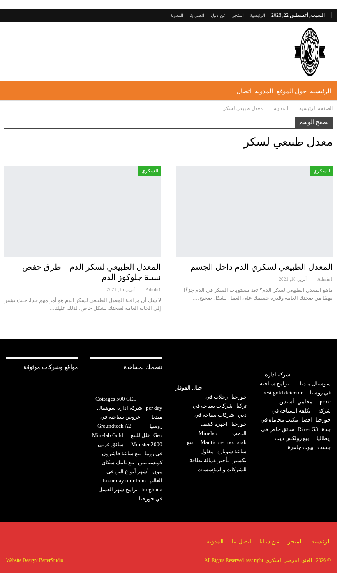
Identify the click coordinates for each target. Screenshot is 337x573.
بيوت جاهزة (301, 447)
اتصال (244, 91)
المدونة (176, 15)
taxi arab (237, 442)
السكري (321, 171)
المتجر (238, 15)
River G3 (308, 429)
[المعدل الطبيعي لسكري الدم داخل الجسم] (254, 211)
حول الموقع (292, 91)
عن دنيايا (218, 15)
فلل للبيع (140, 435)
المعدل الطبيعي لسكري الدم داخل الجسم (261, 266)
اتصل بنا (196, 15)
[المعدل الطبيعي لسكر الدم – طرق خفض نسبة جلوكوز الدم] (82, 211)
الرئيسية (257, 15)
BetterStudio (51, 560)
